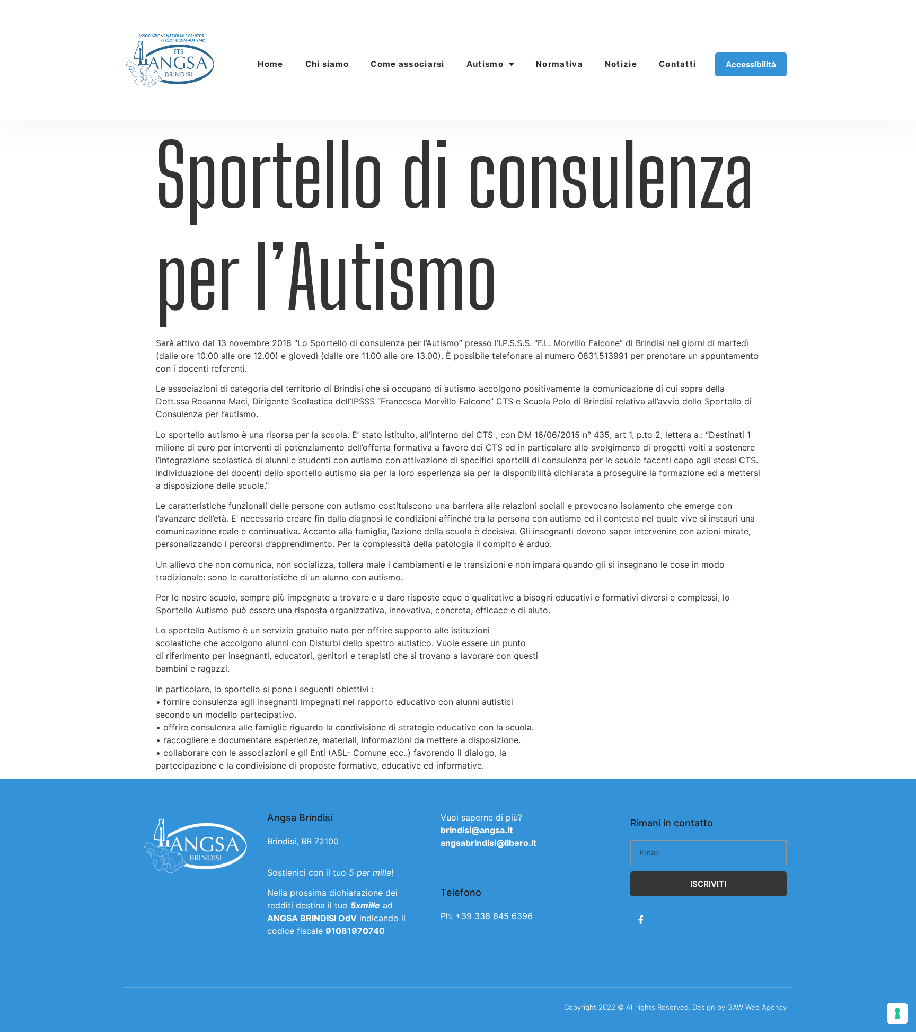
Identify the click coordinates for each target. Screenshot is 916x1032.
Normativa (559, 64)
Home (270, 64)
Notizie (621, 64)
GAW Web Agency (757, 1007)
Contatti (677, 64)
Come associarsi (408, 64)
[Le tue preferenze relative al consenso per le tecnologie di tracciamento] (897, 1013)
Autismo (485, 64)
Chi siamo (327, 64)
